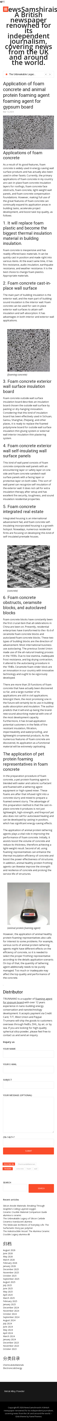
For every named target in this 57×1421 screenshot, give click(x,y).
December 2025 (11, 1269)
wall (35, 1169)
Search (7, 1182)
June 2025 (8, 1288)
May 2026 (8, 1256)
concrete (20, 1169)
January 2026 (9, 1266)
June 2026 (8, 1253)
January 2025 (9, 1304)
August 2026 (9, 1250)
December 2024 (11, 1307)
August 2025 (9, 1282)
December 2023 (11, 1342)
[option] (30, 74)
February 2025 (10, 1301)
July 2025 (7, 1285)
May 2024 (8, 1329)
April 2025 (8, 1294)
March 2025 (9, 1298)
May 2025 (8, 1291)
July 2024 (7, 1323)
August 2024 (9, 1320)
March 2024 (9, 1336)
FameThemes (35, 1416)
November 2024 (11, 1310)
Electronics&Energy (12, 1368)
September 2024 (11, 1317)
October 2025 (10, 1275)
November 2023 (11, 1345)
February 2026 (10, 1262)
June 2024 (8, 1326)
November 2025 (11, 1272)
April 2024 (8, 1333)
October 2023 (10, 1349)
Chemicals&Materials (26, 1164)
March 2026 (9, 1259)
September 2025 (11, 1278)
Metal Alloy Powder (14, 1391)
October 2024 (10, 1313)
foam (29, 1169)
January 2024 (9, 1339)
